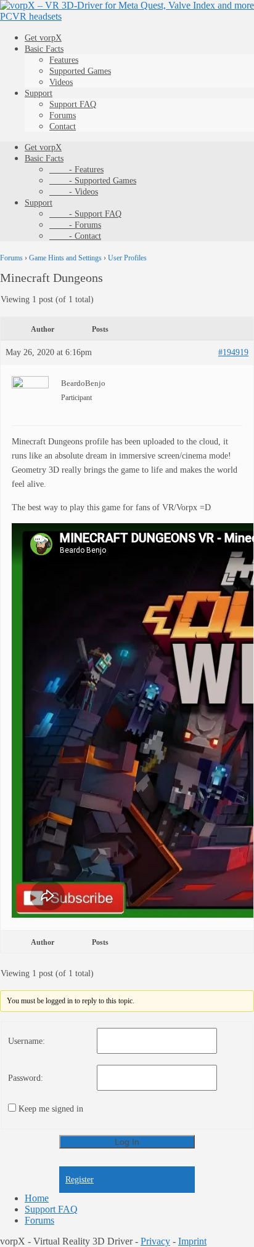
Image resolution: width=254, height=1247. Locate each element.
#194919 (233, 352)
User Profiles (127, 258)
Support (38, 93)
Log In (127, 1142)
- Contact (75, 236)
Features (63, 60)
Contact (62, 126)
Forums (62, 115)
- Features (76, 169)
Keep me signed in (50, 1108)
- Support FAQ (85, 214)
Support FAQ (72, 104)
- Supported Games (92, 180)
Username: (26, 1041)
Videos (61, 82)
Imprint (192, 1241)
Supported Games (80, 71)
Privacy (155, 1241)
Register (79, 1179)
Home (37, 1198)
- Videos (73, 191)
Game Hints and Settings (65, 258)
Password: (25, 1078)
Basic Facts (44, 49)
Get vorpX (43, 37)
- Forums (75, 225)
